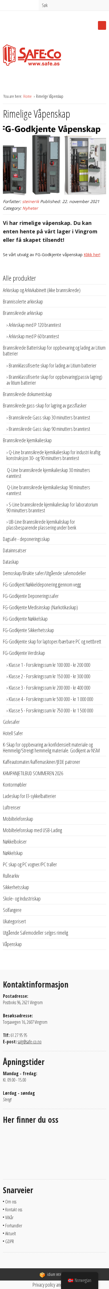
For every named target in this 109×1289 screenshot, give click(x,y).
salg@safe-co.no (30, 1041)
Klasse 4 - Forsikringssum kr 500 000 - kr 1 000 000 (51, 698)
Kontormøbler (15, 784)
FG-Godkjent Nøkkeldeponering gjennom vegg (42, 584)
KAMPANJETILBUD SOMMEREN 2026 (33, 773)
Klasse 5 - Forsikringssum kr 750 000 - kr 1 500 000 (51, 710)
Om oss (10, 1201)
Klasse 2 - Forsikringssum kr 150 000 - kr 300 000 (49, 676)
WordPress (58, 1274)
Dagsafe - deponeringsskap (26, 538)
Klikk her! (92, 254)
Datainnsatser (14, 550)
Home (28, 96)
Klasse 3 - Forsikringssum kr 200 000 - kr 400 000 (49, 687)
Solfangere (12, 909)
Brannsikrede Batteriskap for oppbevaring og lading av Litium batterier (54, 350)
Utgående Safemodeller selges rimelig (35, 932)
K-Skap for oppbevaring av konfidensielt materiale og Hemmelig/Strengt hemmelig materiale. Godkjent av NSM (51, 747)
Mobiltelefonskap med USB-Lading (32, 830)
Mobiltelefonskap (18, 818)
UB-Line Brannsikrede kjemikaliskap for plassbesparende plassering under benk (41, 524)
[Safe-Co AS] (32, 56)
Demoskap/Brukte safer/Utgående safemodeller (44, 573)
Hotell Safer (13, 733)
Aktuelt (10, 1233)
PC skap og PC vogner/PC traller (30, 864)
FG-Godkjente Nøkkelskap (25, 618)
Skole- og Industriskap (22, 898)
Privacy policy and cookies (55, 1284)
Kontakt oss (13, 1209)
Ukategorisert (14, 921)
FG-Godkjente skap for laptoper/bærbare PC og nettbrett (52, 641)
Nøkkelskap (13, 852)
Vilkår (9, 1217)
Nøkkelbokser (15, 841)
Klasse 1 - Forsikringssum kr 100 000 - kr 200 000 (49, 664)
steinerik (30, 201)
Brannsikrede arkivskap (23, 312)
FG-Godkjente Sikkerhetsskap (28, 630)
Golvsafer (11, 721)
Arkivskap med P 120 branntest (35, 324)
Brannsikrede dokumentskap (27, 394)
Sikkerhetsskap (16, 887)
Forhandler (13, 1225)
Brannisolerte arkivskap (23, 301)
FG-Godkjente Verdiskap (24, 652)
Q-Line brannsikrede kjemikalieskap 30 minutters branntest (47, 472)
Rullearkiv (11, 875)
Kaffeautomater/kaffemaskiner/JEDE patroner (41, 761)
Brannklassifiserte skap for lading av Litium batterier (53, 365)
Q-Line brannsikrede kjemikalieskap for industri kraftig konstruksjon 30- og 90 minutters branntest (53, 455)
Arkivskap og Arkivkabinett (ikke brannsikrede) (42, 290)
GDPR (9, 1241)
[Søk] (103, 4)
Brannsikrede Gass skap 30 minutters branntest (49, 417)
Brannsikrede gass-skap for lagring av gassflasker (45, 405)
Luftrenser (12, 807)
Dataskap (11, 561)
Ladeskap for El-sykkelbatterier (29, 795)
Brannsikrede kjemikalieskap (27, 440)
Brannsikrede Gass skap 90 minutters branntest (49, 428)
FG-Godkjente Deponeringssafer (31, 595)
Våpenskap (12, 944)
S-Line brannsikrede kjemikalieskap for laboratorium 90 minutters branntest (52, 507)
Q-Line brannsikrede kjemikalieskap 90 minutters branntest (47, 490)
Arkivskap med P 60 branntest (34, 336)
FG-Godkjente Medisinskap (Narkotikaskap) (40, 607)
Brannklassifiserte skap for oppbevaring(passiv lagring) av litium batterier (54, 379)
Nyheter (30, 208)
